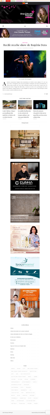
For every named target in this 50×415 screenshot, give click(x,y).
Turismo (29, 403)
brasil (29, 376)
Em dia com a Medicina (15, 337)
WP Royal (10, 412)
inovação (28, 387)
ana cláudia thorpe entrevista (19, 371)
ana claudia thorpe (33, 368)
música (13, 395)
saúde (12, 400)
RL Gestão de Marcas (43, 412)
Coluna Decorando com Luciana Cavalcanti (19, 331)
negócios (25, 395)
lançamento (24, 390)
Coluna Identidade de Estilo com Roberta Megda (21, 334)
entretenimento (26, 381)
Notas (11, 351)
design (26, 379)
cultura (20, 379)
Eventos (12, 343)
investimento (14, 390)
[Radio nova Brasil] (25, 37)
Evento (35, 381)
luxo (22, 392)
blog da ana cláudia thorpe (18, 376)
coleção (13, 379)
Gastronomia (14, 387)
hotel (22, 387)
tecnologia (22, 403)
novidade (32, 395)
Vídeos (11, 360)
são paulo (14, 403)
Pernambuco (14, 398)
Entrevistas (13, 340)
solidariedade (20, 400)
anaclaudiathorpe (8, 94)
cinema (35, 376)
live (30, 390)
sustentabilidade (30, 400)
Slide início (12, 357)
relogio (36, 398)
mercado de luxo (30, 392)
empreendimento (15, 381)
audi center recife (25, 373)
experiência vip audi (16, 384)
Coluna (11, 328)
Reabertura (23, 398)
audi (17, 373)
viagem (36, 403)
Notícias (25, 42)
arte (12, 373)
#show (18, 368)
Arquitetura (33, 371)
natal (18, 395)
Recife (29, 398)
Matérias (12, 349)
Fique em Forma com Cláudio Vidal (18, 346)
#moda (13, 368)
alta (24, 368)
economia (32, 379)
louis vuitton (15, 392)
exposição (26, 384)
